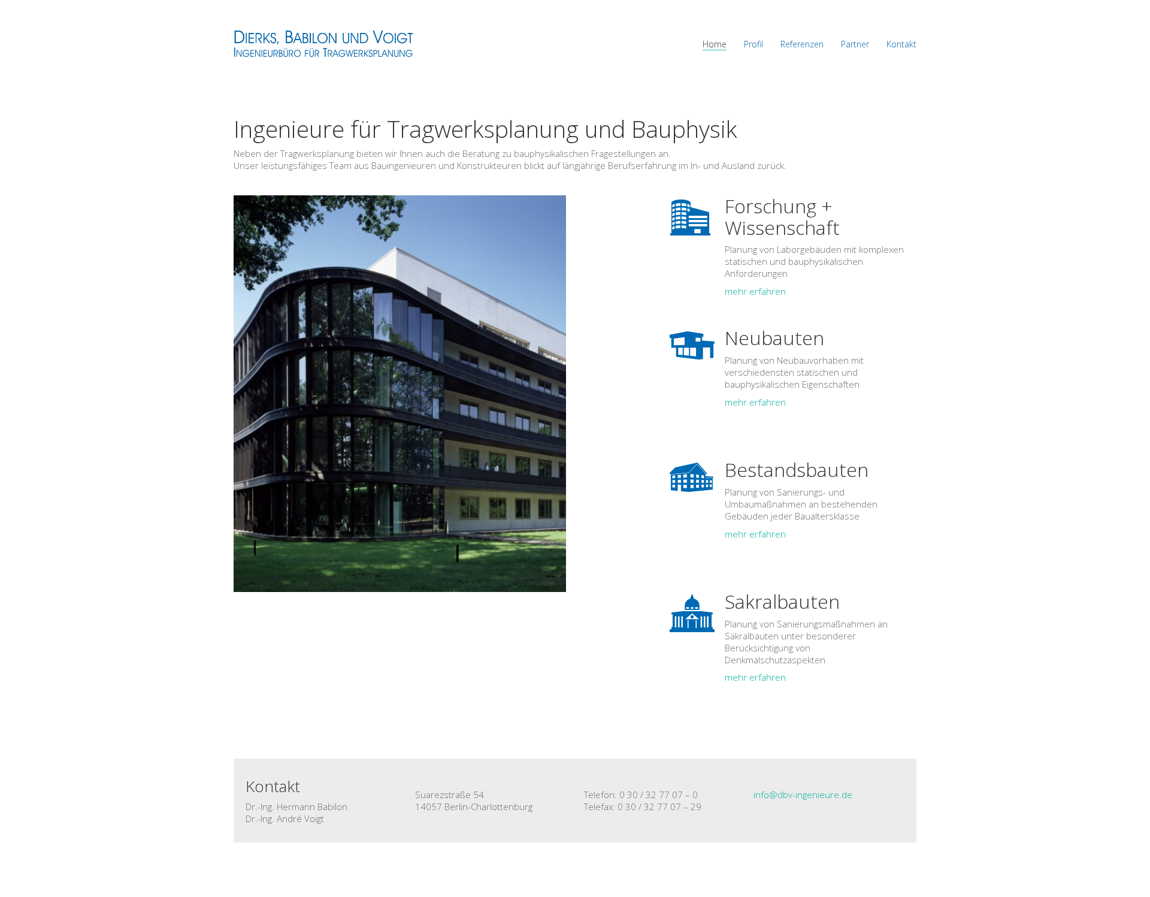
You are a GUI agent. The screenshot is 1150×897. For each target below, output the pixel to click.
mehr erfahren (755, 291)
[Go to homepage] (323, 44)
